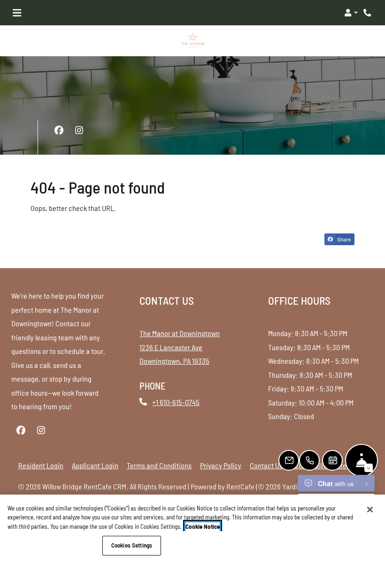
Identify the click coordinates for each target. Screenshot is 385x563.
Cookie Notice (202, 526)
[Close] (370, 509)
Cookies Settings (131, 545)
